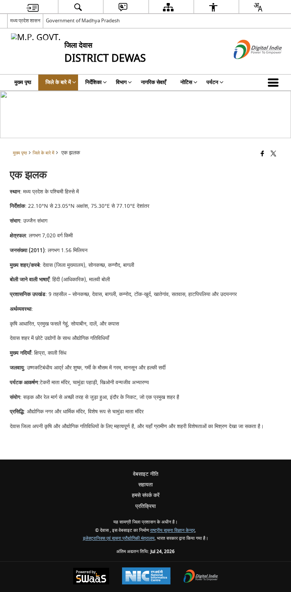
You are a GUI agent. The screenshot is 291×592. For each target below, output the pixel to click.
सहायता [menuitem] (145, 485)
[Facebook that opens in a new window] (262, 154)
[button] (275, 82)
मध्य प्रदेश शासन (25, 20)
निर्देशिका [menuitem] (93, 82)
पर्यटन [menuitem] (212, 82)
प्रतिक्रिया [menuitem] (145, 506)
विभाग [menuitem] (121, 82)
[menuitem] (32, 7)
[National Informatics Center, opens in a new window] (146, 577)
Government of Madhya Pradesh (83, 20)
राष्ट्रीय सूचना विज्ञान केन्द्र (172, 530)
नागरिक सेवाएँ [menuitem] (153, 82)
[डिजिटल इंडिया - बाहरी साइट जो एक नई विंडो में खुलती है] (248, 66)
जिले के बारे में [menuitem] (58, 82)
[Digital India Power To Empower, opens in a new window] (201, 577)
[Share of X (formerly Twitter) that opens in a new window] (273, 154)
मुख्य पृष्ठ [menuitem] (22, 82)
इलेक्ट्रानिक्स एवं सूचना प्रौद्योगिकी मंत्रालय (119, 538)
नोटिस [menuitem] (186, 82)
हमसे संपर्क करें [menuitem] (146, 495)
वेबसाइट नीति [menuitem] (145, 474)
